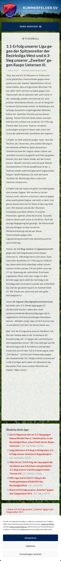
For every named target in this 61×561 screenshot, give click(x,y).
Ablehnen (30, 546)
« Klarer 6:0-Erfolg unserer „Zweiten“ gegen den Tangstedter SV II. (29, 510)
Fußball (32, 38)
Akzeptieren (30, 538)
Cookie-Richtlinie (47, 524)
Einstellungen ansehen (31, 554)
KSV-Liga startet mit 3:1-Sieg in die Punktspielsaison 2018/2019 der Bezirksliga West (27, 482)
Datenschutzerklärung (18, 527)
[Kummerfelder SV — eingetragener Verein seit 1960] (10, 11)
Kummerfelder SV (40, 8)
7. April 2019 (12, 70)
